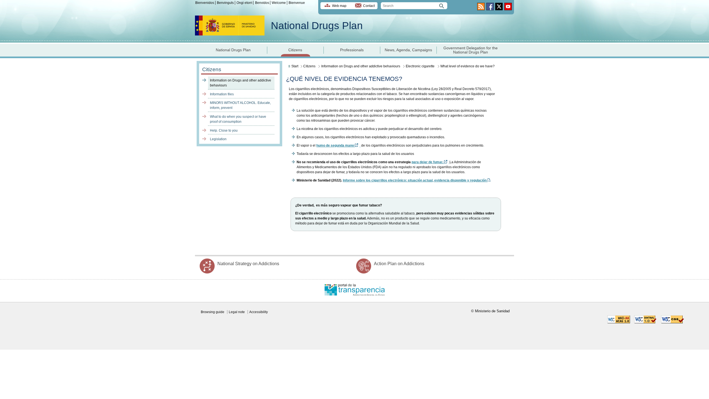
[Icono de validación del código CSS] (672, 322)
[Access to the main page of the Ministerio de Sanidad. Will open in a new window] (229, 34)
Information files (222, 94)
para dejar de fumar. (428, 162)
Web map (339, 6)
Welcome (279, 3)
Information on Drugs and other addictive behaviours (240, 82)
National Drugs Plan (317, 25)
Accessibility (258, 312)
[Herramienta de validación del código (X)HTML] (645, 322)
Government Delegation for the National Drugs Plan (470, 50)
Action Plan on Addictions (399, 263)
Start (294, 66)
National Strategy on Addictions (248, 263)
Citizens (295, 50)
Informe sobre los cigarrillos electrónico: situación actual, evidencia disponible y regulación (415, 180)
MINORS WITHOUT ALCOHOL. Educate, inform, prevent (240, 105)
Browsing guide (212, 312)
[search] (414, 5)
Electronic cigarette (420, 66)
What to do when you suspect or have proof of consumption (238, 119)
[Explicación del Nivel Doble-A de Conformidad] (618, 322)
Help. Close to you (224, 130)
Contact (369, 6)
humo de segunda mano (335, 145)
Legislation (218, 139)
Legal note (237, 312)
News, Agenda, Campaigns (408, 50)
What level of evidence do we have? (467, 66)
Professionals (352, 50)
